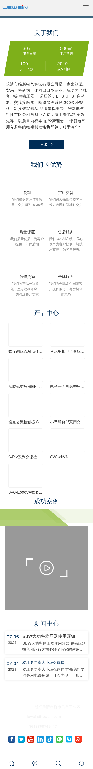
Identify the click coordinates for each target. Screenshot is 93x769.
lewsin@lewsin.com (44, 716)
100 (24, 63)
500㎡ (66, 48)
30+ (26, 48)
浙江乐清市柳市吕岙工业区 (57, 706)
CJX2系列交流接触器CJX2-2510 (36, 457)
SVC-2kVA (59, 457)
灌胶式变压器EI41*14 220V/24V (35, 386)
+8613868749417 (42, 726)
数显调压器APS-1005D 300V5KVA (38, 351)
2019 (62, 63)
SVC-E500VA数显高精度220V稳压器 (39, 492)
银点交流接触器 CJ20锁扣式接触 (36, 421)
